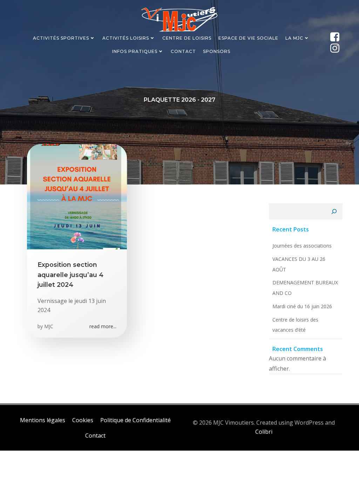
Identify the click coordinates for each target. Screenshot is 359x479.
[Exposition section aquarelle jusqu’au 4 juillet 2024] (77, 196)
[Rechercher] (334, 211)
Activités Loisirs (125, 38)
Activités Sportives (61, 38)
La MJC (294, 38)
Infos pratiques (134, 51)
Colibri (263, 432)
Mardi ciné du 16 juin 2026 (302, 306)
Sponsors (216, 51)
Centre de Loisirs (186, 38)
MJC (48, 326)
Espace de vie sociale (248, 38)
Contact (183, 51)
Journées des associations (302, 245)
